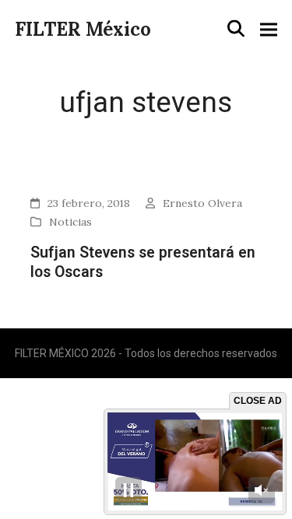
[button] (236, 28)
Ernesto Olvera (202, 203)
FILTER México (83, 29)
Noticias (70, 222)
